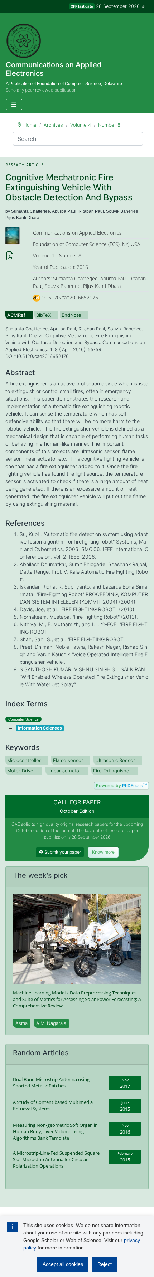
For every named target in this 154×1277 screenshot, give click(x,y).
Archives (53, 125)
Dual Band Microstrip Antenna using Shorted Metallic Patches (51, 1082)
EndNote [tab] (71, 315)
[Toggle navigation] (14, 104)
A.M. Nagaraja (51, 1023)
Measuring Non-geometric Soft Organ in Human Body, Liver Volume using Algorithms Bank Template (55, 1131)
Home (30, 125)
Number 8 (109, 125)
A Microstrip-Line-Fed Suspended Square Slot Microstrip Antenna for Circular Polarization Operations (56, 1159)
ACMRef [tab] (16, 315)
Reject (104, 1264)
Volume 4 (80, 125)
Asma (21, 1023)
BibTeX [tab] (43, 315)
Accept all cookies (63, 1264)
